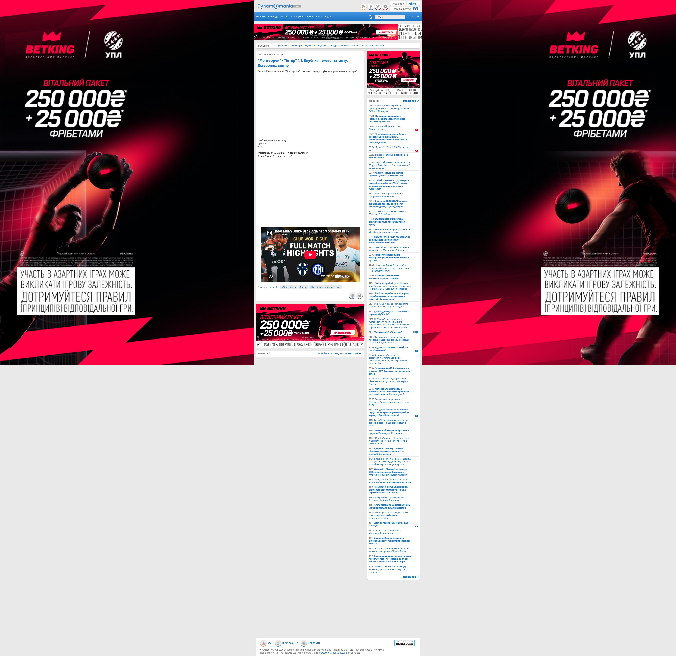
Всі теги (380, 45)
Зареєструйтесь (354, 353)
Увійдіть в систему (328, 353)
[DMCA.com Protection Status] (404, 645)
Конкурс (333, 45)
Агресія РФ (367, 45)
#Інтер (303, 287)
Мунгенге (310, 45)
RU (417, 16)
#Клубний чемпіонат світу (325, 287)
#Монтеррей (289, 287)
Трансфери (296, 45)
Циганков (282, 45)
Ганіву (355, 45)
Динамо (345, 45)
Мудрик (322, 45)
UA (411, 16)
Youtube (274, 287)
